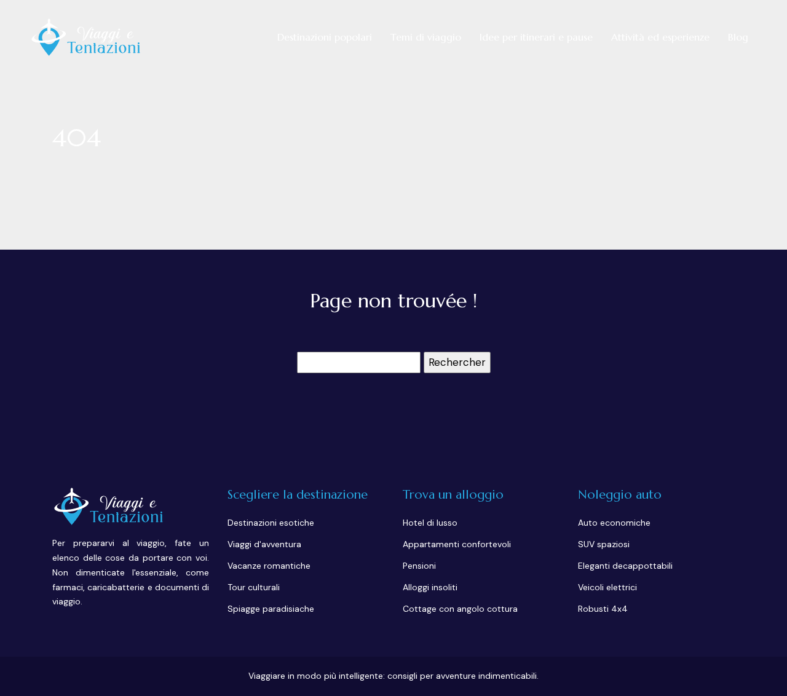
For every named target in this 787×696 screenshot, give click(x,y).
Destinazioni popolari (324, 37)
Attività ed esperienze (660, 37)
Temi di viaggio (425, 37)
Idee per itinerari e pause (536, 37)
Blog (738, 37)
